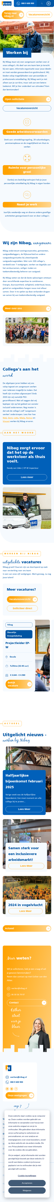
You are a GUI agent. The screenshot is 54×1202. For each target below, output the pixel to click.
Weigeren (27, 1190)
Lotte (16, 418)
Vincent (6, 421)
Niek (5, 418)
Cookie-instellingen (27, 1175)
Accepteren (27, 1183)
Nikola (22, 418)
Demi (10, 418)
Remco (29, 418)
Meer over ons (13, 308)
